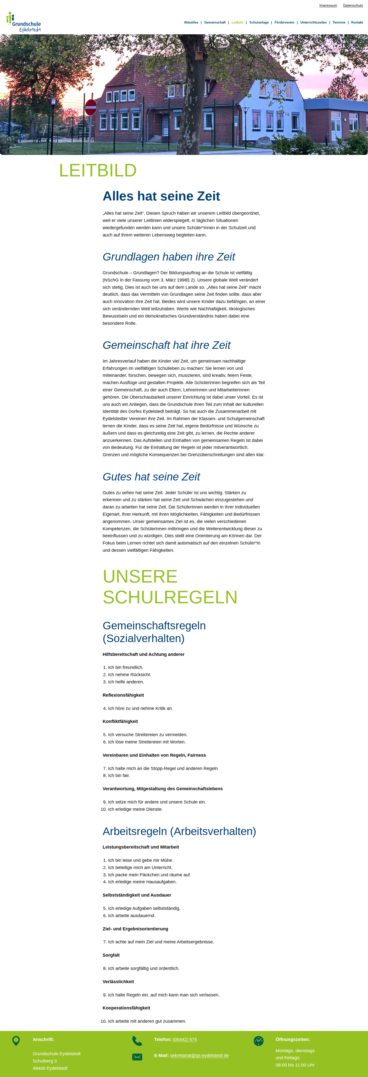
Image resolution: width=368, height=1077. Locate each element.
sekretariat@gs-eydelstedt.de (199, 1055)
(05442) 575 (185, 1039)
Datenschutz (353, 5)
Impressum (328, 5)
